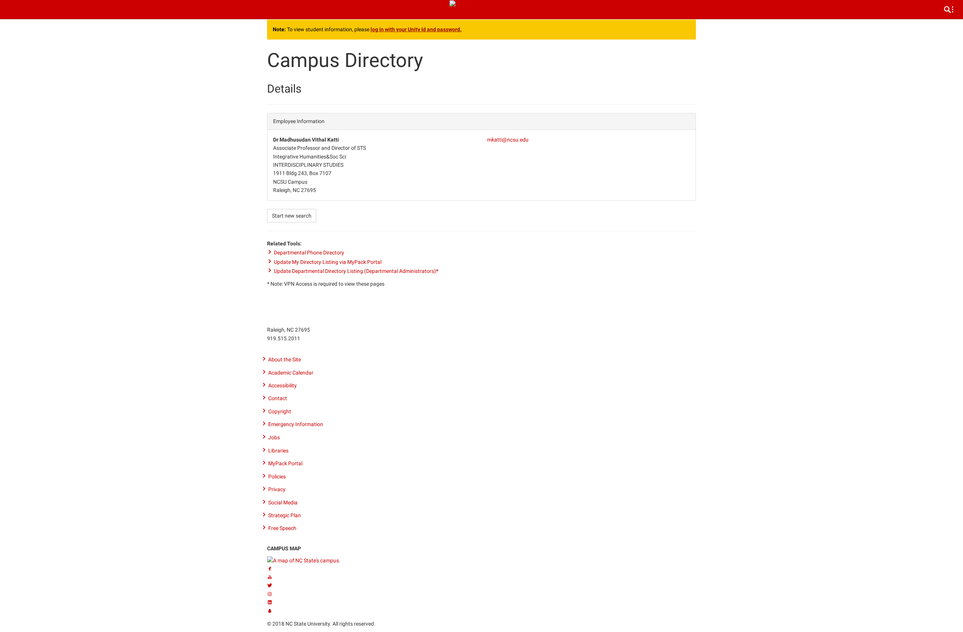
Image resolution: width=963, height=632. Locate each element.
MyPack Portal (285, 463)
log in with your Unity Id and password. (416, 29)
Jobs (274, 437)
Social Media (283, 503)
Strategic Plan (284, 515)
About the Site (284, 359)
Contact (277, 398)
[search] (948, 9)
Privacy (277, 489)
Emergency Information (295, 424)
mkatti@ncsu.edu (508, 140)
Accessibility (282, 385)
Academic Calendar (290, 373)
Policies (277, 477)
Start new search (291, 216)
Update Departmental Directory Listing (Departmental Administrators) (356, 271)
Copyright (279, 411)
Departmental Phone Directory (309, 253)
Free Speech (282, 528)
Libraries (278, 451)
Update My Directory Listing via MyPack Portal (327, 262)
